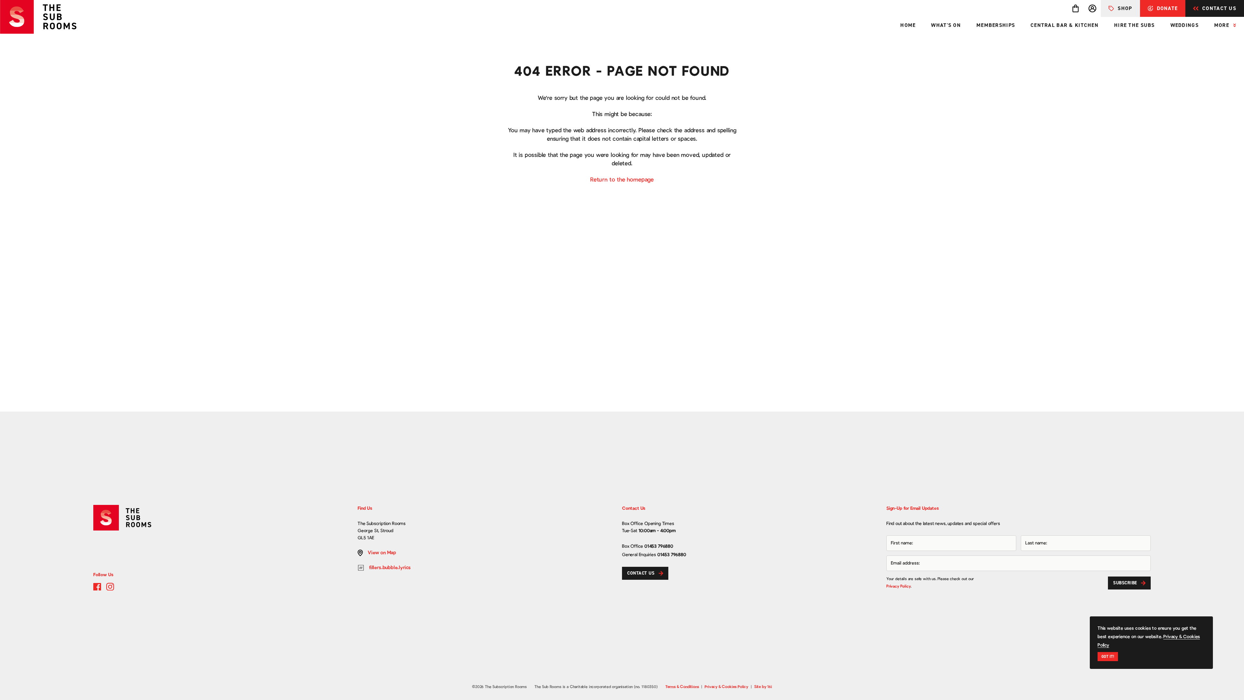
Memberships (995, 25)
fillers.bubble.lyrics (390, 567)
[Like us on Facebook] (97, 586)
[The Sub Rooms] (43, 17)
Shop (1125, 8)
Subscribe (1125, 583)
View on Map (382, 552)
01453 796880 (658, 546)
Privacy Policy (898, 586)
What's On (946, 25)
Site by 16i (763, 687)
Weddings (1184, 25)
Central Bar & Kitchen (1065, 25)
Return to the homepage (622, 180)
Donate (1167, 8)
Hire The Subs (1134, 25)
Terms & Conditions (682, 687)
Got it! (1107, 656)
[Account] (1092, 8)
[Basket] (1075, 8)
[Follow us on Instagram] (110, 586)
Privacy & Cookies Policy (726, 687)
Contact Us (1219, 8)
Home (908, 25)
